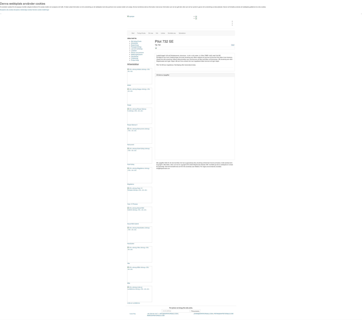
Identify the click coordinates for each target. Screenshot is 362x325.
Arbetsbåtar (134, 43)
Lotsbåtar (134, 51)
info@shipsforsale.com (169, 314)
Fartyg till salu (142, 33)
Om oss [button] (150, 33)
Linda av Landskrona (133, 303)
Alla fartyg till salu (136, 41)
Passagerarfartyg (136, 47)
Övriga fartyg (135, 60)
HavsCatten (130, 243)
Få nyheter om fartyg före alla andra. (181, 308)
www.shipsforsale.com (156, 315)
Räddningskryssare (137, 54)
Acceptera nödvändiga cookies (23, 10)
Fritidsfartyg (134, 58)
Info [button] (157, 33)
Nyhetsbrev (182, 33)
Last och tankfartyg (136, 49)
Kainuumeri (130, 144)
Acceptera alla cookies (7, 10)
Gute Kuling (130, 164)
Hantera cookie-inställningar (40, 10)
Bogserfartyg (135, 45)
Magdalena (130, 184)
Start (134, 33)
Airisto (129, 85)
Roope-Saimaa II (132, 125)
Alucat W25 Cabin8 (133, 224)
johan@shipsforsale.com (203, 314)
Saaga (129, 105)
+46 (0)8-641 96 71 (153, 314)
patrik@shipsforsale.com (223, 314)
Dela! (232, 45)
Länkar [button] (163, 33)
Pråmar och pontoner (137, 52)
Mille (128, 283)
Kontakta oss (172, 33)
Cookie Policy (133, 313)
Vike (128, 263)
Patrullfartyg (134, 56)
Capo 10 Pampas (132, 204)
